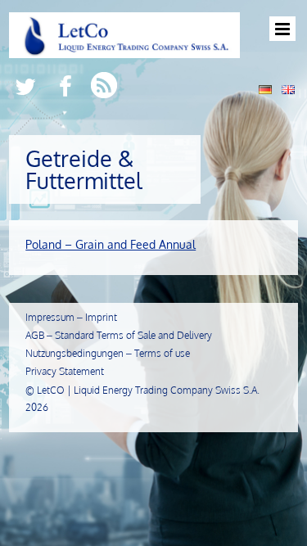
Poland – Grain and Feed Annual (110, 244)
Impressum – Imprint (71, 317)
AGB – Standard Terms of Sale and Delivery (118, 335)
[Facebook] (65, 86)
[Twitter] (25, 86)
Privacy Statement (64, 371)
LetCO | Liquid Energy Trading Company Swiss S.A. (148, 390)
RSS (105, 85)
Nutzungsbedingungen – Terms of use (107, 353)
